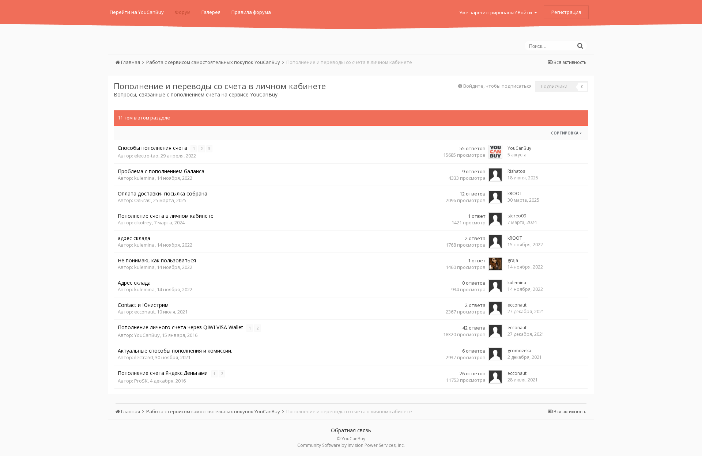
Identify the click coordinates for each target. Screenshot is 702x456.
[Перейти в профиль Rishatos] (495, 174)
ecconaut (144, 311)
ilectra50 (143, 357)
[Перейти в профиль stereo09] (495, 219)
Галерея (210, 12)
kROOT (514, 193)
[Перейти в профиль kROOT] (495, 197)
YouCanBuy (519, 148)
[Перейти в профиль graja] (495, 264)
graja (512, 260)
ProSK (141, 380)
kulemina (144, 178)
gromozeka (519, 350)
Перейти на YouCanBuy (137, 12)
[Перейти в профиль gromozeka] (495, 354)
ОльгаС (142, 200)
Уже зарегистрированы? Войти (496, 12)
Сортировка (565, 133)
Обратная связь (351, 430)
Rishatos (516, 171)
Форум (182, 12)
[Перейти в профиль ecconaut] (495, 308)
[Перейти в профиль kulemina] (495, 286)
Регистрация (566, 12)
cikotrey (143, 222)
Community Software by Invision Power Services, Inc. (351, 445)
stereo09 (516, 216)
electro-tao (146, 155)
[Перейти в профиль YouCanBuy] (495, 151)
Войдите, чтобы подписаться (497, 86)
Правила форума (251, 12)
